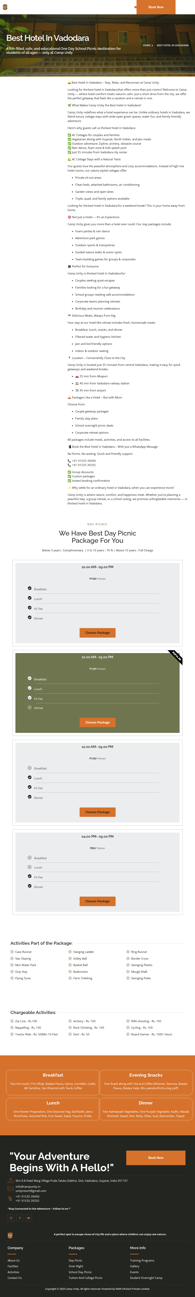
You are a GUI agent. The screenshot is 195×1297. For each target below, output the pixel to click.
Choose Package (97, 633)
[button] (135, 7)
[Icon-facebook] (19, 1218)
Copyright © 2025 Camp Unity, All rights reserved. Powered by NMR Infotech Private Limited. (97, 1289)
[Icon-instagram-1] (11, 1218)
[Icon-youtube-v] (28, 1218)
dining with (94, 139)
